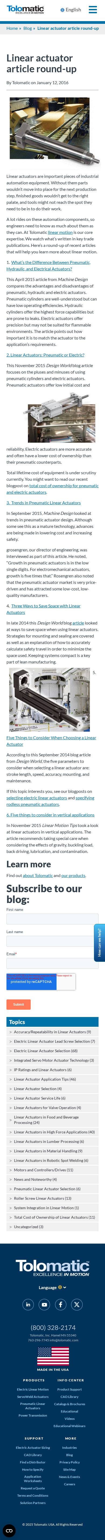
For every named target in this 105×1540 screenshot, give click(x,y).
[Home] (25, 10)
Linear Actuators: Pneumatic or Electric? (47, 354)
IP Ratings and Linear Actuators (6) (43, 1069)
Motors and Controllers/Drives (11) (43, 1170)
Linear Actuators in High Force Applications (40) (54, 1132)
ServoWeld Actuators (32, 1397)
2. (8, 354)
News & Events (69, 1477)
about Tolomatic (38, 875)
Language (48, 1287)
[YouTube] (44, 1305)
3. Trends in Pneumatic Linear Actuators (43, 502)
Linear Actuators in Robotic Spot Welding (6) (51, 1160)
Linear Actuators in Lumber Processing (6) (49, 1141)
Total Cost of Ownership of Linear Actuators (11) (54, 1217)
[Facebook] (60, 1305)
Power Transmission (33, 1415)
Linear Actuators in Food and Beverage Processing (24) (46, 1120)
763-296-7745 (38, 1340)
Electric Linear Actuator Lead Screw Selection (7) (54, 1041)
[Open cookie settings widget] (9, 1530)
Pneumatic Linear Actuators (32, 1406)
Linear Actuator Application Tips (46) (45, 1079)
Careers (69, 1484)
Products (34, 1380)
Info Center (71, 1380)
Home (12, 28)
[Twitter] (77, 1305)
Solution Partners (33, 1503)
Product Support (69, 1389)
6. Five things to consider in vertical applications (50, 814)
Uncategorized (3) (28, 1226)
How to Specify (32, 1469)
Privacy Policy (70, 1462)
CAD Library (69, 1397)
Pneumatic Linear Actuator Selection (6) (47, 1188)
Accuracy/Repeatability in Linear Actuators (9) (52, 1031)
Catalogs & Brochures (69, 1404)
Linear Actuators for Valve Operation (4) (47, 1107)
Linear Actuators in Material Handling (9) (48, 1151)
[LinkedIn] (28, 1305)
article (78, 622)
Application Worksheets (33, 1478)
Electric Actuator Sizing (33, 1448)
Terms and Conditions (32, 1495)
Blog (27, 28)
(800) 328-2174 (53, 1327)
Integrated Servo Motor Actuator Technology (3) (54, 1060)
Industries (69, 1448)
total (33, 485)
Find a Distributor (33, 1462)
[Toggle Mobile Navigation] (90, 9)
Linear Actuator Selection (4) (38, 1088)
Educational (69, 1411)
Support (34, 1438)
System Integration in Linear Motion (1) (46, 1207)
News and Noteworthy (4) (35, 1179)
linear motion (60, 232)
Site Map (69, 1469)
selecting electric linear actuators (36, 797)
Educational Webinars (69, 1426)
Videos (70, 1419)
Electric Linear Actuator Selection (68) (46, 1050)
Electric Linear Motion (33, 1389)
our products (73, 875)
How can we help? (99, 943)
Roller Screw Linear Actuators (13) (42, 1198)
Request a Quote (33, 1488)
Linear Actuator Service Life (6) (39, 1098)
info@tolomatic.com (64, 1340)
